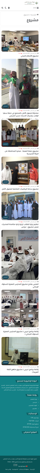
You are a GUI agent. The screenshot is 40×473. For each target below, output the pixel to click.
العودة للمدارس (33, 405)
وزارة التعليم (34, 399)
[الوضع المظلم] (6, 8)
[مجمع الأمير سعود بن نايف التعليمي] (31, 3)
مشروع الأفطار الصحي (30, 56)
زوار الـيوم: (36, 418)
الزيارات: (36, 421)
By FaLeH (23, 466)
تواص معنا (8, 469)
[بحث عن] (2, 8)
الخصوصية (15, 469)
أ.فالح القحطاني (33, 53)
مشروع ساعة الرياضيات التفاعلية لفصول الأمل (20, 189)
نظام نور (35, 408)
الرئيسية (34, 15)
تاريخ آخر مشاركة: (34, 427)
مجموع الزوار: (35, 424)
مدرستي (35, 402)
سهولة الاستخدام (24, 469)
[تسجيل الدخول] (9, 8)
